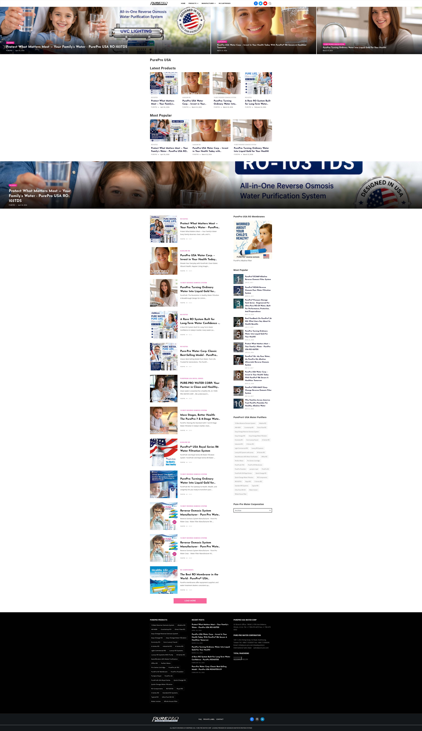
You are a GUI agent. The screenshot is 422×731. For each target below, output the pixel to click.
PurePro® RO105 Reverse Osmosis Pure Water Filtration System (258, 290)
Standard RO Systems (241, 486)
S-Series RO (258, 481)
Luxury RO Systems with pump (244, 452)
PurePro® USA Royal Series (191, 378)
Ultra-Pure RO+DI (240, 490)
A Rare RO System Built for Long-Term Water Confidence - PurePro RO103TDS (199, 323)
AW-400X (238, 427)
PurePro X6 (265, 469)
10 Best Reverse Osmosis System (334, 44)
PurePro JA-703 (239, 465)
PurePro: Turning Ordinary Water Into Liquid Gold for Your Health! (354, 48)
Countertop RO (248, 427)
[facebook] (252, 719)
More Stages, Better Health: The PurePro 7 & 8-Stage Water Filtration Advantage (200, 419)
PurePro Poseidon (240, 469)
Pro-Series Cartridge (253, 461)
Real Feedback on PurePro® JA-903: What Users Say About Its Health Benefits (258, 321)
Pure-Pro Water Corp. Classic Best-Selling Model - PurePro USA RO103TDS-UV (198, 355)
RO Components (187, 570)
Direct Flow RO (261, 427)
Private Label (209, 719)
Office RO (264, 456)
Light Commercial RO (241, 448)
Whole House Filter (240, 494)
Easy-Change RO (240, 436)
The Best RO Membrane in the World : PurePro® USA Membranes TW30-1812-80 (199, 578)
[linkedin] (262, 719)
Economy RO (239, 440)
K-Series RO (250, 444)
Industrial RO (239, 444)
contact (219, 719)
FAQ (200, 719)
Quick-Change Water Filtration (244, 477)
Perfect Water (239, 461)
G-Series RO (265, 440)
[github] (257, 719)
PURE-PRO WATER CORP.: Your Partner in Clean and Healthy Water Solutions (199, 387)
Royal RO (248, 481)
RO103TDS (10, 43)
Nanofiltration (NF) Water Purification (246, 456)
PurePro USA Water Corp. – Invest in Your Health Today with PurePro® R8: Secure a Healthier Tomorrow (209, 637)
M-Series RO (261, 452)
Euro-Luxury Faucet (252, 440)
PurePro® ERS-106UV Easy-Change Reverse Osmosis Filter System (258, 390)
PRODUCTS (192, 3)
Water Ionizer (253, 490)
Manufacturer (208, 3)
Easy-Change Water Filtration (258, 436)
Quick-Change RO (261, 473)
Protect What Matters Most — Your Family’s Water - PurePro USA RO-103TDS (66, 47)
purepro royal (254, 469)
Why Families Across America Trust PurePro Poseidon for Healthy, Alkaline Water (257, 403)
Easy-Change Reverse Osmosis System (247, 432)
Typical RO (255, 486)
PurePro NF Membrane (255, 465)
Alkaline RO (222, 41)
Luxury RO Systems (257, 448)
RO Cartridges (224, 3)
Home (183, 3)
